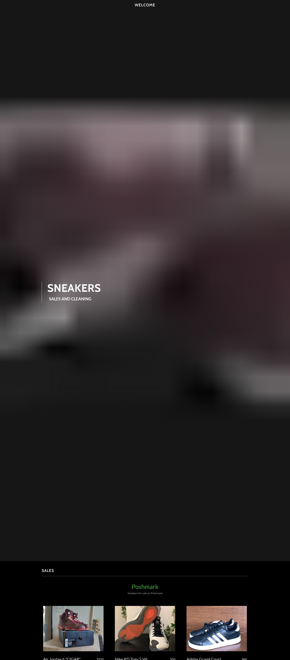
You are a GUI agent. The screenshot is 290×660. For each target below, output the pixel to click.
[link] (145, 5)
